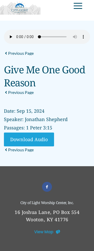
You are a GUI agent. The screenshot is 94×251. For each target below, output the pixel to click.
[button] (78, 6)
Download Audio (29, 139)
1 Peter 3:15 (39, 127)
